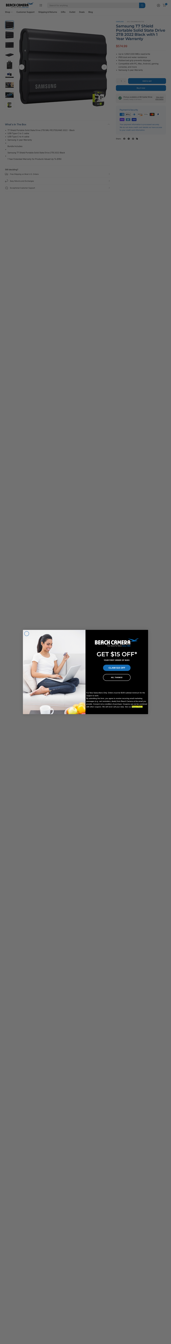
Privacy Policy (137, 707)
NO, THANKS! (117, 677)
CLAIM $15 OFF (117, 668)
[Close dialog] (26, 633)
